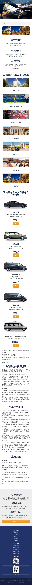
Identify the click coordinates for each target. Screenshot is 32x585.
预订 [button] (16, 223)
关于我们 (16, 533)
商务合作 (16, 536)
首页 (3, 23)
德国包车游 (16, 551)
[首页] (7, 2)
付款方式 (16, 535)
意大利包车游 (16, 547)
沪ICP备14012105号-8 (17, 582)
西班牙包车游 (16, 549)
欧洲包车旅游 (16, 545)
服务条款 (16, 540)
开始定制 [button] (16, 521)
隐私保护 (16, 538)
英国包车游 (16, 553)
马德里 (7, 362)
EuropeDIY (8, 581)
